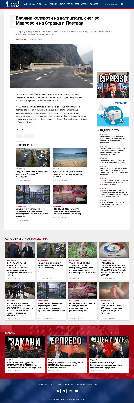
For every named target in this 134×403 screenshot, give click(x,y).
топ (20, 136)
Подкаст (94, 4)
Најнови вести (110, 130)
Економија (42, 4)
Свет (77, 4)
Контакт (69, 384)
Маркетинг (56, 384)
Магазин (84, 4)
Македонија (29, 4)
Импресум (42, 384)
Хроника (53, 4)
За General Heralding (87, 384)
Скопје (62, 4)
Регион (70, 4)
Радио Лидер (12, 4)
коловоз (30, 136)
